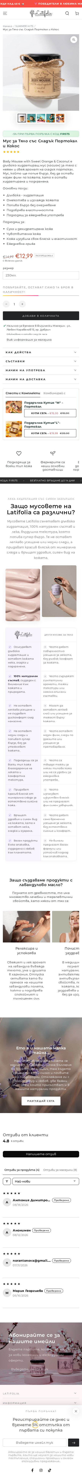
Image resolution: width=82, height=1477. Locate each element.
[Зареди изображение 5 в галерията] (60, 118)
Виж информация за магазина (29, 339)
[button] (67, 13)
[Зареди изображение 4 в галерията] (50, 118)
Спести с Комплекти (23, 393)
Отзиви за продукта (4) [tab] (21, 1170)
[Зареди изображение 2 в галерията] (31, 118)
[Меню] (5, 13)
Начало (7, 26)
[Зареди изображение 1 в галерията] (22, 118)
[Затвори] (76, 1411)
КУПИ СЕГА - (50, 413)
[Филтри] (7, 1181)
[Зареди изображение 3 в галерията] (41, 118)
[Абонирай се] (71, 1369)
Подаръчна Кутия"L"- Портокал (42, 424)
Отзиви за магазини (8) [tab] (60, 1170)
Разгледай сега (41, 1100)
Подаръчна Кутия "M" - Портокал (43, 404)
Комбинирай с (54, 393)
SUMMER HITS (24, 26)
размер (8, 268)
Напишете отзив (41, 1154)
